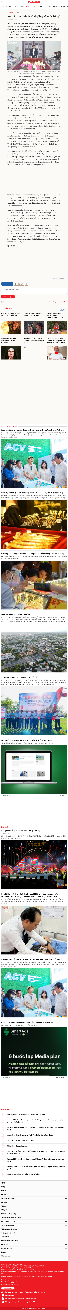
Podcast (4, 1252)
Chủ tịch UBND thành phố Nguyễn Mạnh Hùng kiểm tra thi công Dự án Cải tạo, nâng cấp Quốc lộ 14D (35, 1121)
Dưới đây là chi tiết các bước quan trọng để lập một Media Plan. (21, 1025)
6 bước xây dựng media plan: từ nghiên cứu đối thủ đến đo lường (28, 1022)
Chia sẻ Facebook (8, 284)
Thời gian (55, 302)
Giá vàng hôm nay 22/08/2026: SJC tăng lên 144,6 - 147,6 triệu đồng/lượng (32, 492)
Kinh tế (28, 6)
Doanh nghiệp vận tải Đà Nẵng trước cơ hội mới (24, 1174)
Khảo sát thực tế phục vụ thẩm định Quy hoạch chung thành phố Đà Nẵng (32, 430)
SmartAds (7, 795)
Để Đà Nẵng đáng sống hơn (17, 1146)
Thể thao (4, 1206)
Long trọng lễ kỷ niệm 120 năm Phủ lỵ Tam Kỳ (20, 830)
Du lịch (34, 6)
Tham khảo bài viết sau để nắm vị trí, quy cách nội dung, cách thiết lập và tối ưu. (27, 743)
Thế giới (4, 1210)
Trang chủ (10, 12)
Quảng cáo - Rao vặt (8, 1233)
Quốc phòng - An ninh (8, 1221)
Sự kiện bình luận (6, 1248)
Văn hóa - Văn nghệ (51, 6)
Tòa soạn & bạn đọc (7, 1225)
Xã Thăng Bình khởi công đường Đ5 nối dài (19, 677)
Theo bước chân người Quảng (11, 1217)
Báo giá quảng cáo (8, 1288)
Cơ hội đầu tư (5, 1244)
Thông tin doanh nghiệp (9, 1229)
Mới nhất (8, 6)
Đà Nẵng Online (9, 1295)
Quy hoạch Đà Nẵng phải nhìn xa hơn (20, 1140)
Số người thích (63, 302)
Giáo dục (41, 6)
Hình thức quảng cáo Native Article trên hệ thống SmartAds (26, 740)
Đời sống (4, 1202)
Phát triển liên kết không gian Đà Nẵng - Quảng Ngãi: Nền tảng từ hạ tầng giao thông (35, 1128)
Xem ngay (61, 795)
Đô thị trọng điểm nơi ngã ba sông (15, 614)
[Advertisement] (34, 180)
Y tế (60, 6)
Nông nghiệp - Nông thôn (9, 1240)
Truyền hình (5, 1237)
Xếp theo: (49, 302)
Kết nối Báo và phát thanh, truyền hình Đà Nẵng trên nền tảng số (23, 1292)
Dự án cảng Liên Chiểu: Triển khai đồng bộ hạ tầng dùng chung (30, 1135)
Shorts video (5, 1256)
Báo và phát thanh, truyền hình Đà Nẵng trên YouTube (20, 1302)
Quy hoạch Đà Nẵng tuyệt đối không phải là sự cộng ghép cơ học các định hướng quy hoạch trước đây (36, 1152)
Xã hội (22, 6)
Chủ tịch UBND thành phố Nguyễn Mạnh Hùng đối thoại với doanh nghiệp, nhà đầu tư (35, 1160)
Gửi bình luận (8, 297)
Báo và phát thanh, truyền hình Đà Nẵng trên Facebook (20, 1298)
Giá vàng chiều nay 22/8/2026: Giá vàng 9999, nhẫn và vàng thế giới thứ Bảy (32, 553)
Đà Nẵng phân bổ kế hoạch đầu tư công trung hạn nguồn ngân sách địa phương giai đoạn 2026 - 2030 (36, 1168)
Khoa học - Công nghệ (8, 1214)
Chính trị (16, 6)
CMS (31, 1308)
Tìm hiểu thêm (60, 1077)
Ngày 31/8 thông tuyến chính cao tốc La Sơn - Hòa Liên (26, 1114)
